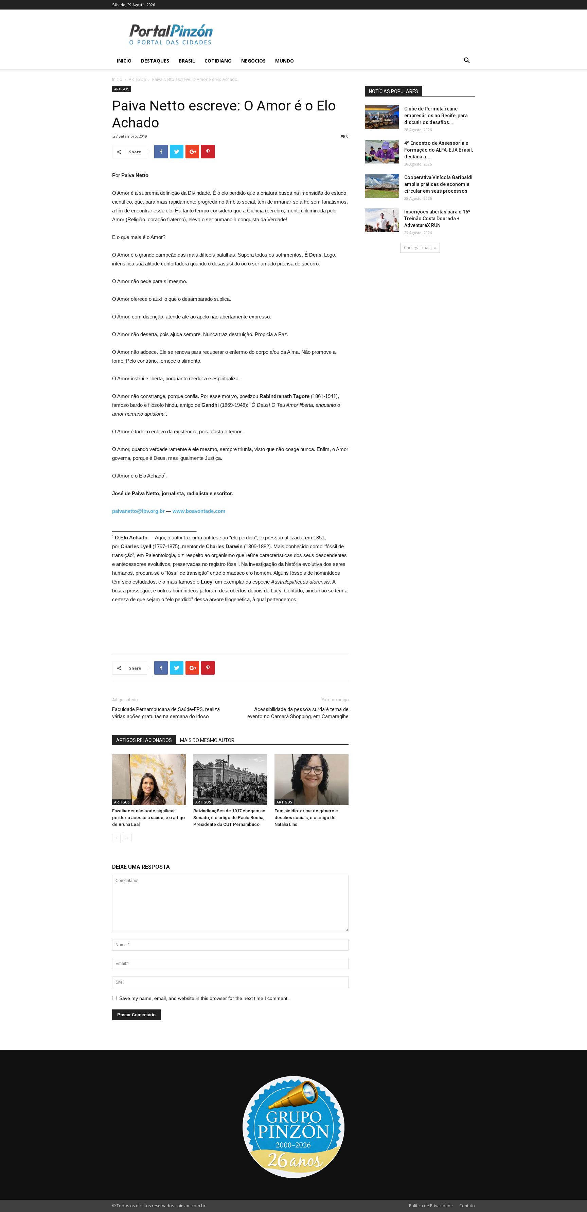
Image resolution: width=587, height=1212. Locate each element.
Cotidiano (218, 60)
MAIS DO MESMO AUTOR (207, 740)
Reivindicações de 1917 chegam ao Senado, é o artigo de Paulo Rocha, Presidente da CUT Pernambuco (229, 817)
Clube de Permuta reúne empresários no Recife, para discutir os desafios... (436, 115)
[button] (467, 61)
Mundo (284, 60)
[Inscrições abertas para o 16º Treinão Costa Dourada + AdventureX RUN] (382, 220)
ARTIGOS (137, 79)
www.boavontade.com (199, 511)
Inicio (124, 60)
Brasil (187, 60)
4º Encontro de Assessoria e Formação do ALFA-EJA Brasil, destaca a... (438, 149)
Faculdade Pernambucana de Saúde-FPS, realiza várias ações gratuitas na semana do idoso (166, 713)
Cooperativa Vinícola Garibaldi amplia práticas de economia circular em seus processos (438, 184)
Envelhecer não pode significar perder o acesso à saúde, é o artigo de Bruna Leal (148, 817)
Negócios (253, 60)
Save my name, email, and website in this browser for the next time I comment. (204, 998)
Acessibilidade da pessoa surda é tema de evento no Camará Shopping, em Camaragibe (298, 713)
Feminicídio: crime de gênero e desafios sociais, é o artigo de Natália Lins (306, 817)
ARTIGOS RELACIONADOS (144, 740)
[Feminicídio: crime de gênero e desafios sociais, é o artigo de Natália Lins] (311, 779)
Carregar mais (417, 247)
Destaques (155, 60)
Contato (467, 1206)
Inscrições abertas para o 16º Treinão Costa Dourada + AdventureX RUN (437, 218)
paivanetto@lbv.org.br (138, 511)
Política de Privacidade (431, 1206)
